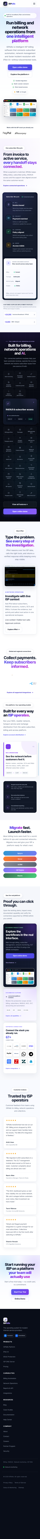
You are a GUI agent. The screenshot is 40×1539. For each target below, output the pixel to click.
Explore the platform (20, 74)
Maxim (20, 876)
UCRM (20, 864)
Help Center (7, 1419)
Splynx (20, 853)
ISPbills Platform (9, 1347)
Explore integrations (13, 1068)
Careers (6, 1441)
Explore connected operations (15, 185)
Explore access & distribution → (14, 735)
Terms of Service (20, 1482)
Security (6, 1451)
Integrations (7, 1393)
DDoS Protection (9, 1357)
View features (11, 962)
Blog (4, 1405)
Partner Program (9, 1446)
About (5, 1431)
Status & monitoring (11, 1467)
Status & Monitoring (9, 1487)
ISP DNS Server (9, 1362)
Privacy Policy (8, 1482)
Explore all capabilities (13, 1016)
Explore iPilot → (14, 629)
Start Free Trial (20, 1292)
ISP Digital (20, 870)
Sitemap (21, 1487)
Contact (6, 1436)
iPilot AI (6, 1352)
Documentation (8, 1415)
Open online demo (20, 67)
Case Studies (8, 1410)
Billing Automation (9, 1378)
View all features (20, 504)
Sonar (20, 859)
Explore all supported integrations (20, 692)
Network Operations (10, 1383)
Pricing (5, 1366)
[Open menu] (34, 3)
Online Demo (20, 1299)
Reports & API (8, 1388)
